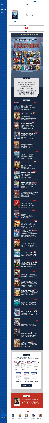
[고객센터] (3, 410)
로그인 (39, 1)
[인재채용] (3, 409)
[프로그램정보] (3, 7)
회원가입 (41, 1)
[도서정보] (3, 4)
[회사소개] (3, 408)
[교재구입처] (3, 411)
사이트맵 (44, 1)
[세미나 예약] (3, 12)
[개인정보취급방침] (3, 412)
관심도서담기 (34, 21)
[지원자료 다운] (3, 9)
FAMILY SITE (2, 415)
